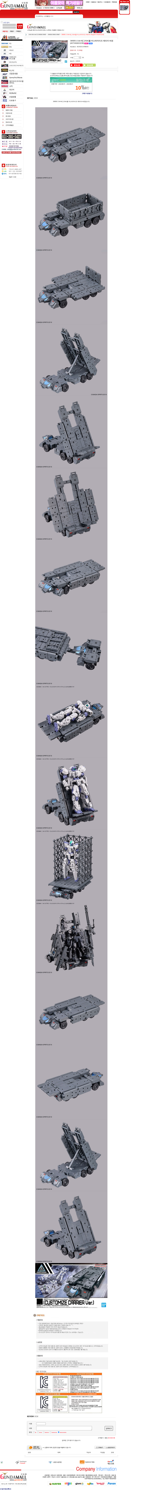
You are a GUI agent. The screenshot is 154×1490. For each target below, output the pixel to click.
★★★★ (54, 1432)
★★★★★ (63, 1432)
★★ (40, 1432)
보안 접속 (6, 22)
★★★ (47, 1432)
